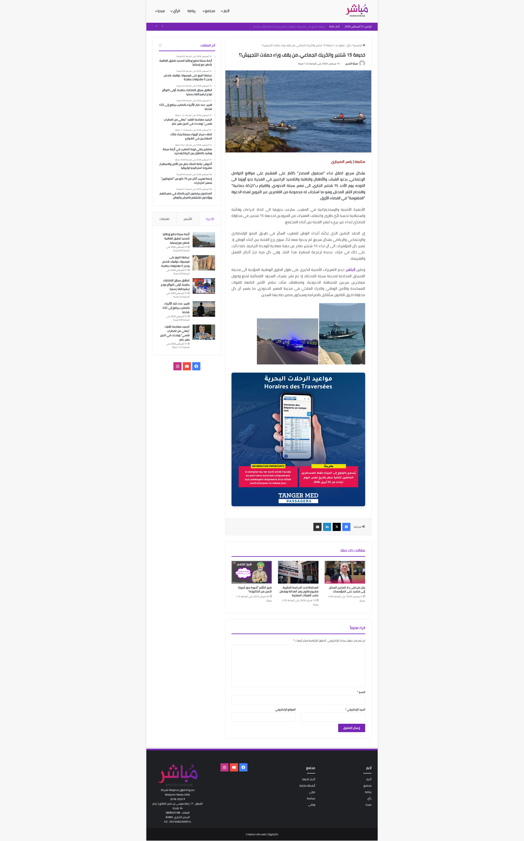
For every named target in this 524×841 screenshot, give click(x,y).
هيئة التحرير (351, 63)
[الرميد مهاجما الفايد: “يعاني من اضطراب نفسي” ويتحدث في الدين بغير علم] (204, 332)
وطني (311, 804)
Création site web (256, 834)
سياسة (311, 798)
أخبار (226, 11)
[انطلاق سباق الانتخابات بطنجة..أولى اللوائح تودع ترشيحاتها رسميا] (204, 286)
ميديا (161, 11)
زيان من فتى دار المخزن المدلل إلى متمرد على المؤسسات (347, 589)
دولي (312, 792)
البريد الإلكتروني (355, 709)
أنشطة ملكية (307, 785)
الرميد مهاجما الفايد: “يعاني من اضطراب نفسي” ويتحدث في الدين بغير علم (175, 333)
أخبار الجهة (308, 779)
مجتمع (210, 11)
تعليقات (164, 219)
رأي (349, 45)
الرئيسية (358, 45)
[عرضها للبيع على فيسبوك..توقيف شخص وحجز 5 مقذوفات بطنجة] (204, 263)
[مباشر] (358, 10)
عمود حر (339, 45)
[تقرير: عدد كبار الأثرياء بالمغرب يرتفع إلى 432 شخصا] (204, 309)
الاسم (361, 692)
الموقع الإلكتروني (285, 709)
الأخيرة (210, 219)
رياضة (191, 11)
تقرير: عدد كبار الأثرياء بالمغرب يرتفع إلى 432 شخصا (176, 308)
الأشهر (187, 219)
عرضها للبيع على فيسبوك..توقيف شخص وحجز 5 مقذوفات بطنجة (175, 261)
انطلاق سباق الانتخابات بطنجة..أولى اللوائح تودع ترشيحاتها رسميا (289, 26)
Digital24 (273, 834)
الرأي (177, 11)
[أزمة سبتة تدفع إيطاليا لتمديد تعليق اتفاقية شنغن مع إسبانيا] (204, 239)
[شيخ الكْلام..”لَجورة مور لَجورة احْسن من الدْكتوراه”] (252, 572)
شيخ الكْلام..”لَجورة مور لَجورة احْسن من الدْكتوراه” (255, 589)
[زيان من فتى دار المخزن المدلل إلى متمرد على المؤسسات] (345, 572)
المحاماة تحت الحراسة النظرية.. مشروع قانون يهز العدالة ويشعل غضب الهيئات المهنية (299, 591)
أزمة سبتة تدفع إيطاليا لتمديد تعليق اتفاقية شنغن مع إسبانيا (176, 238)
